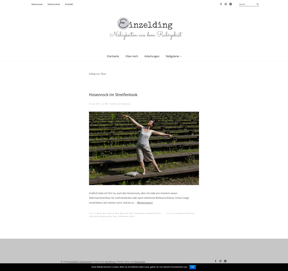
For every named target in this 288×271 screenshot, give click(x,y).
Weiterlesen (145, 202)
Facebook (220, 4)
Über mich (132, 56)
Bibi (106, 103)
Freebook (110, 213)
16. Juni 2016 (94, 103)
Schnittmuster (139, 213)
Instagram (225, 4)
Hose (117, 213)
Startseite (113, 56)
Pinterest (230, 4)
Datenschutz (54, 4)
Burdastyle (181, 213)
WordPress (110, 261)
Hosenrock (124, 213)
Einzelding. (73, 261)
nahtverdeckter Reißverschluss (100, 216)
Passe (131, 213)
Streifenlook (150, 213)
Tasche (158, 213)
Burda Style (101, 213)
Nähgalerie (172, 56)
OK (192, 267)
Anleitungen (151, 56)
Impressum (37, 4)
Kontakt (69, 4)
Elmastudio (139, 261)
